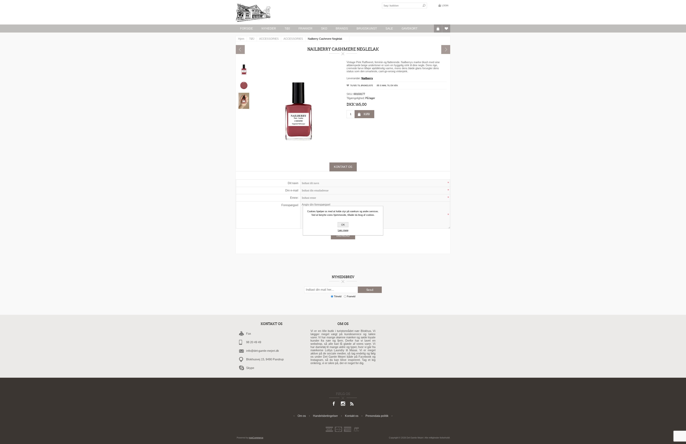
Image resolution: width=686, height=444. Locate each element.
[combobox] (401, 5)
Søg (424, 5)
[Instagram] (343, 404)
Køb (367, 114)
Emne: (294, 197)
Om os (302, 415)
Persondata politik (377, 415)
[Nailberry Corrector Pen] (445, 49)
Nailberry (367, 78)
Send (369, 290)
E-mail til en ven (389, 85)
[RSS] (352, 404)
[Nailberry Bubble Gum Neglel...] (240, 49)
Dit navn (293, 183)
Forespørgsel (289, 205)
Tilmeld (337, 296)
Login (445, 5)
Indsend (343, 235)
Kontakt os (343, 166)
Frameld (351, 296)
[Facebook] (334, 404)
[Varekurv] (438, 28)
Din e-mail (291, 190)
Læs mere (343, 230)
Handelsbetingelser (325, 415)
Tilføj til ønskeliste (361, 85)
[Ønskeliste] (446, 28)
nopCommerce (256, 437)
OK (343, 224)
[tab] (343, 166)
